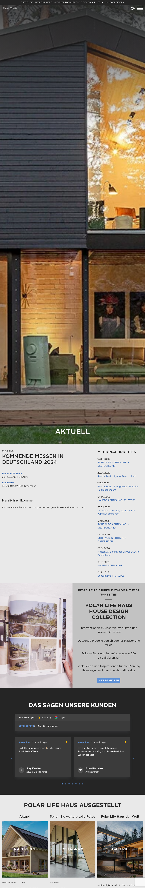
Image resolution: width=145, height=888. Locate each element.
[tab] (62, 783)
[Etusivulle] (10, 8)
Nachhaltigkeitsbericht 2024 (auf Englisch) (118, 885)
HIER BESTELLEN (109, 680)
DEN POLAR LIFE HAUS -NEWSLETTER (102, 2)
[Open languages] (133, 8)
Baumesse (8, 482)
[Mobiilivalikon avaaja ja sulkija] (140, 8)
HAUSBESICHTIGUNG (109, 565)
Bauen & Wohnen (12, 473)
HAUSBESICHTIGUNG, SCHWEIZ (116, 500)
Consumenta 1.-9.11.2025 (110, 575)
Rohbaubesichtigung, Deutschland (116, 476)
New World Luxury (13, 882)
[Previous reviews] (11, 758)
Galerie (54, 882)
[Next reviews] (133, 758)
